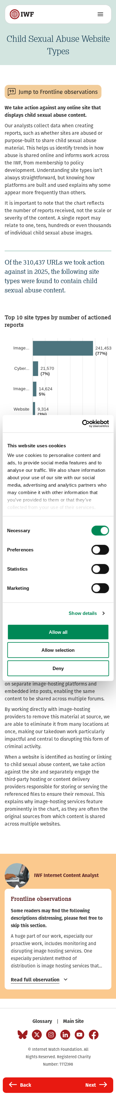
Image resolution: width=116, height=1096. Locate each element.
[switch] (100, 550)
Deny (58, 668)
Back (25, 1085)
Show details (83, 613)
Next (90, 1085)
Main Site (73, 1021)
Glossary (42, 1021)
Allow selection (58, 650)
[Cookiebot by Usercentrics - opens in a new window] (82, 424)
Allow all (58, 631)
